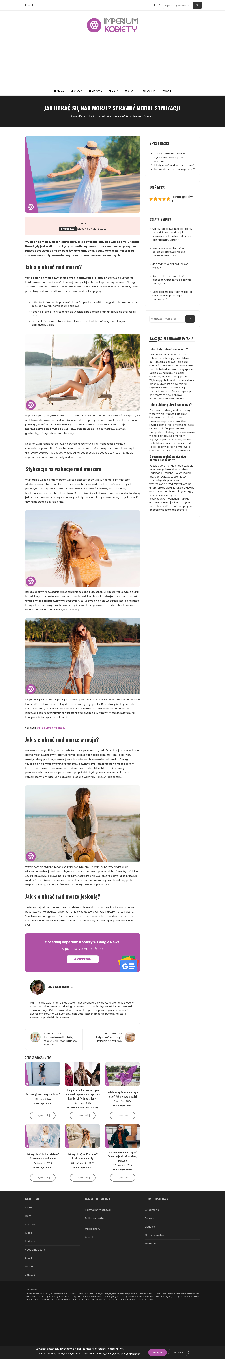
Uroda (77, 90)
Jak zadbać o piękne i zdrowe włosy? (170, 265)
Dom (168, 90)
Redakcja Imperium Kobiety (82, 1107)
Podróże (30, 1241)
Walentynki (151, 1243)
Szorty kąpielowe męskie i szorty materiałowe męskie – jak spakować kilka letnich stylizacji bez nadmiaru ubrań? (172, 234)
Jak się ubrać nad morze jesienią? (174, 169)
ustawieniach (133, 1353)
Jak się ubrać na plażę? (51, 728)
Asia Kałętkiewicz (96, 228)
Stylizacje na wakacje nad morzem (169, 159)
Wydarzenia (152, 1210)
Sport (132, 90)
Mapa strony (93, 1229)
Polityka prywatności (98, 1210)
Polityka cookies (95, 1218)
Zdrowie (96, 90)
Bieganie (150, 1226)
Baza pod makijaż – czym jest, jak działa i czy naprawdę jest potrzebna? (172, 295)
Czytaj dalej (43, 1115)
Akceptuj (157, 1352)
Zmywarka (151, 1218)
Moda (60, 90)
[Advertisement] (112, 63)
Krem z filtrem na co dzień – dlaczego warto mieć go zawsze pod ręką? (171, 279)
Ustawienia (178, 1352)
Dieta (114, 90)
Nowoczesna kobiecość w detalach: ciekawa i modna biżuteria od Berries (168, 251)
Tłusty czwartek (154, 1235)
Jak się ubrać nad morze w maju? (173, 165)
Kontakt (29, 5)
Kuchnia (149, 90)
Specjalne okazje (35, 1249)
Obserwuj (84, 959)
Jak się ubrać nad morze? (170, 153)
